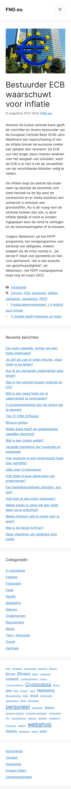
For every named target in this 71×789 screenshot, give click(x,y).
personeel (18, 707)
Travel (10, 642)
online (23, 701)
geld (9, 690)
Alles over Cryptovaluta (23, 469)
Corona (16, 293)
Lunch (32, 691)
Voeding (22, 726)
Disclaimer (13, 764)
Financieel (18, 287)
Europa (56, 685)
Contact (12, 758)
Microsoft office (13, 696)
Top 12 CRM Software (22, 416)
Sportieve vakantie (15, 713)
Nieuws (11, 609)
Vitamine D (11, 726)
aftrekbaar (17, 668)
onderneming (12, 701)
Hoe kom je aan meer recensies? (30, 499)
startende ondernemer (36, 713)
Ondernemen (16, 616)
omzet (34, 695)
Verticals (12, 648)
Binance (53, 668)
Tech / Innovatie (18, 635)
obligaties (13, 299)
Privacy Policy (16, 770)
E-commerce (15, 570)
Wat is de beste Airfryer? (25, 528)
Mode (25, 696)
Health (11, 596)
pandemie (29, 299)
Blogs (35, 674)
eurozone (39, 293)
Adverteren (14, 751)
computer (12, 679)
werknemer (24, 731)
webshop (39, 724)
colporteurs (45, 674)
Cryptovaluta (38, 684)
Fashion (12, 577)
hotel (16, 691)
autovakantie (30, 668)
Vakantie (32, 718)
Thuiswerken (55, 713)
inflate (52, 293)
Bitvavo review (17, 422)
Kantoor (24, 691)
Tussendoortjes (18, 718)
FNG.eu (14, 9)
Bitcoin (10, 674)
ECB (27, 293)
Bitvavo (23, 673)
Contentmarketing (29, 679)
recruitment (37, 708)
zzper (43, 731)
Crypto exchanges (14, 685)
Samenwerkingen (19, 777)
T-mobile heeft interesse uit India (36, 316)
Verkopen (42, 718)
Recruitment (15, 622)
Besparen (42, 668)
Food (9, 590)
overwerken (33, 701)
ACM (8, 668)
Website (11, 731)
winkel (34, 731)
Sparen (49, 707)
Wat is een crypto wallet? (25, 440)
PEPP (43, 299)
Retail (10, 629)
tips (7, 718)
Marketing (13, 603)
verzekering (54, 718)
